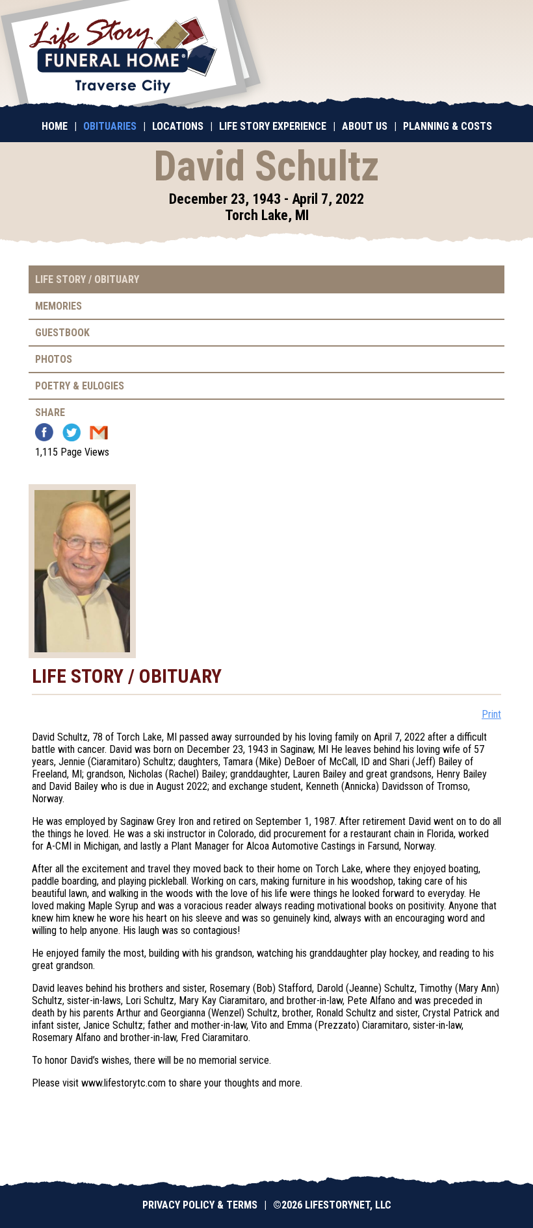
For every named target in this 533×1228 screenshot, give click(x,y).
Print (491, 714)
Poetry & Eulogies (79, 386)
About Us (364, 126)
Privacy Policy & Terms (199, 1205)
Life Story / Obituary (87, 279)
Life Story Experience (272, 126)
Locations (177, 126)
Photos (53, 359)
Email (99, 432)
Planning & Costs (447, 126)
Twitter (71, 432)
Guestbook (62, 332)
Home (55, 126)
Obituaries (109, 126)
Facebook (44, 432)
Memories (58, 306)
